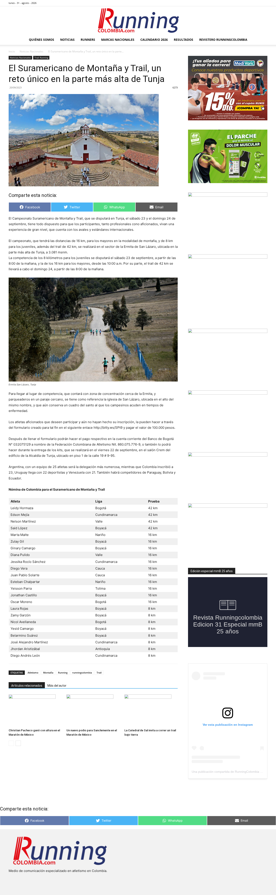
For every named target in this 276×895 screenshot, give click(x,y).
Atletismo (33, 672)
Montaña (48, 672)
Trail (99, 672)
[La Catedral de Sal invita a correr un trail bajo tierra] (151, 710)
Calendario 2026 (154, 40)
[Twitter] (257, 3)
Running (62, 672)
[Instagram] (250, 3)
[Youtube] (264, 3)
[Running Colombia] (138, 20)
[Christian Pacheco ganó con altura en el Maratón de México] (35, 710)
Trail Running (41, 57)
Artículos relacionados (26, 685)
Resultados (183, 40)
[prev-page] (11, 743)
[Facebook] (243, 3)
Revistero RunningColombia (223, 40)
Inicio (12, 51)
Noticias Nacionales (31, 51)
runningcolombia (82, 672)
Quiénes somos (41, 40)
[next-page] (18, 743)
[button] (262, 40)
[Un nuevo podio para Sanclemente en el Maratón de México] (93, 710)
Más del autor (56, 685)
